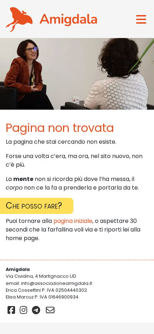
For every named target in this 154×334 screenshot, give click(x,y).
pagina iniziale (72, 221)
